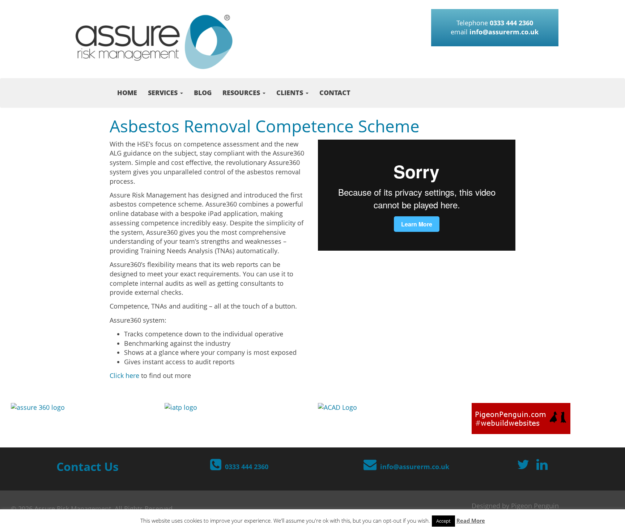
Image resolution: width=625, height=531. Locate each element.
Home (127, 92)
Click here (124, 375)
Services (163, 92)
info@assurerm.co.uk (504, 31)
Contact (334, 92)
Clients (290, 92)
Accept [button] (443, 521)
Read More (470, 520)
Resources (242, 92)
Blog (203, 92)
